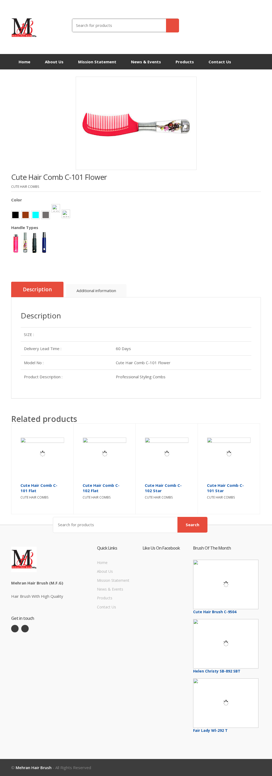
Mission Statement (97, 61)
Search (192, 524)
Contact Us (220, 61)
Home (24, 61)
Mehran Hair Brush (34, 767)
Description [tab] (37, 289)
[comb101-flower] (136, 123)
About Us (54, 61)
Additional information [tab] (96, 290)
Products (185, 61)
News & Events (146, 61)
